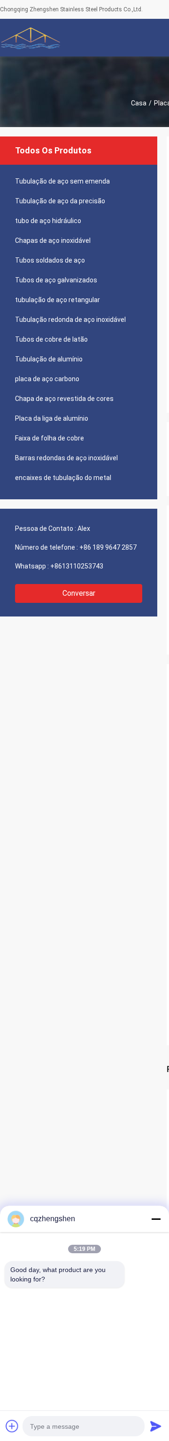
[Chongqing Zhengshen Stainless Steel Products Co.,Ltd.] (30, 37)
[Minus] (155, 1219)
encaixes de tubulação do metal (63, 477)
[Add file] (12, 1426)
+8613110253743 (76, 566)
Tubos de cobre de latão (51, 339)
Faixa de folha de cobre (49, 438)
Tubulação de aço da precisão (60, 201)
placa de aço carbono (47, 379)
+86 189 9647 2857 (108, 547)
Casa (138, 103)
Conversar (78, 593)
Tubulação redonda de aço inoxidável (70, 319)
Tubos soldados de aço (50, 260)
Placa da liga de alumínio (51, 418)
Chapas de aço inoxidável (53, 240)
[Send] (155, 1426)
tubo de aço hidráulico (48, 220)
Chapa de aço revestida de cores (64, 398)
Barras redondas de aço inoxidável (66, 458)
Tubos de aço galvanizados (56, 280)
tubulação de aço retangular (57, 300)
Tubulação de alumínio (49, 359)
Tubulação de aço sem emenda (62, 181)
